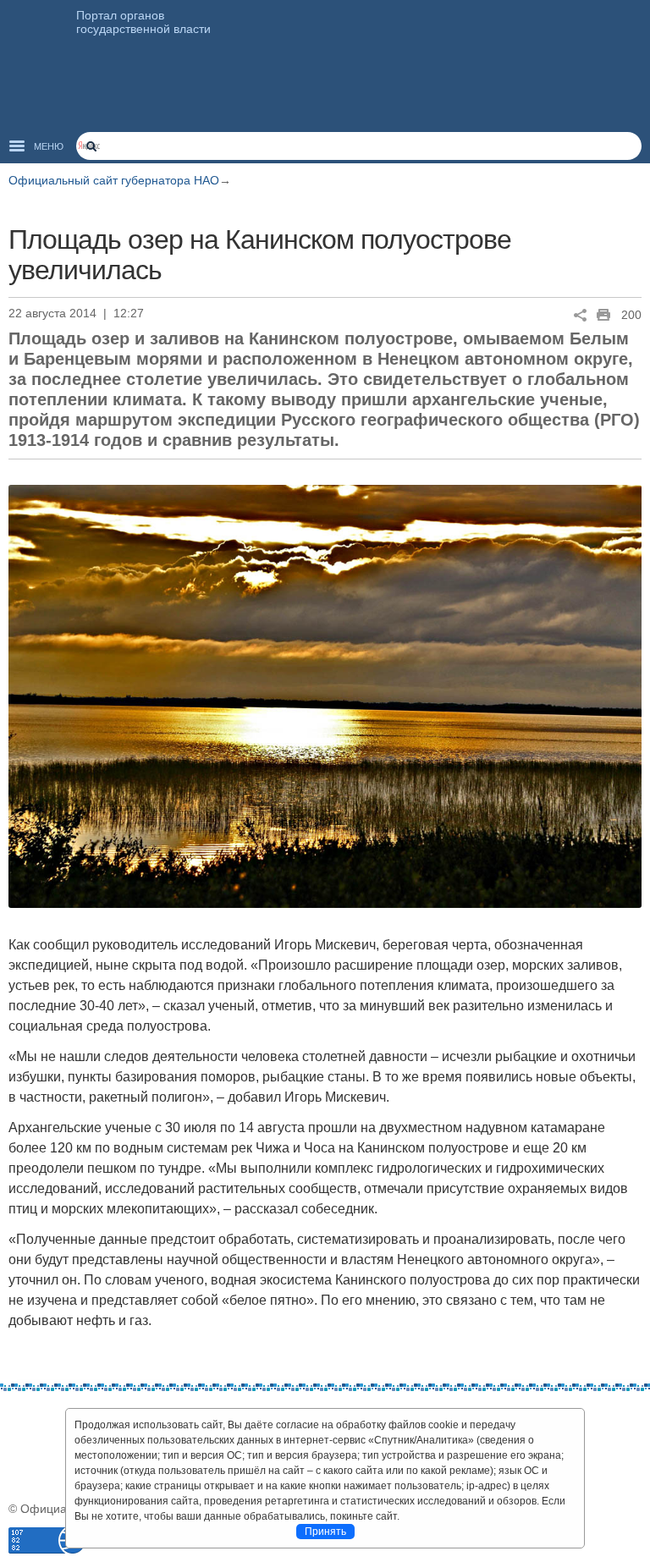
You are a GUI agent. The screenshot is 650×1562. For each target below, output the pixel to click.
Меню (48, 146)
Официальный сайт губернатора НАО (113, 180)
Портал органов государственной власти (143, 22)
